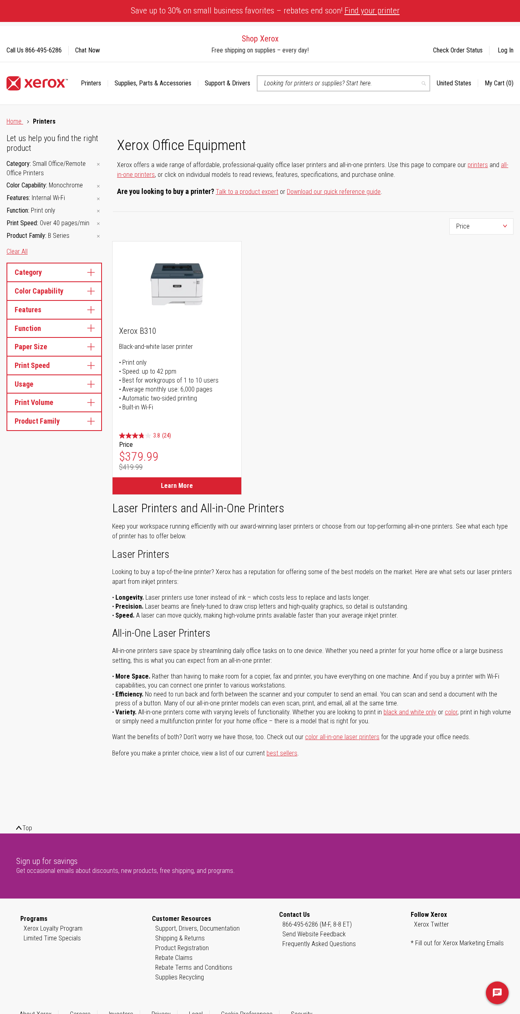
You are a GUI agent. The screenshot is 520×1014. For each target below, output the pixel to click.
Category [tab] (28, 272)
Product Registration (182, 948)
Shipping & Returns (180, 938)
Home (14, 121)
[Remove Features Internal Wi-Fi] (98, 198)
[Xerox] (37, 83)
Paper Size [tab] (31, 346)
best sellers (281, 753)
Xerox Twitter (431, 924)
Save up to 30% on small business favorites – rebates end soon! (265, 10)
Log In (506, 50)
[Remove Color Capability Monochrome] (98, 186)
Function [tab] (28, 328)
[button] (457, 83)
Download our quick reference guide (334, 192)
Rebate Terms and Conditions (193, 967)
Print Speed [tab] (32, 365)
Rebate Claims (174, 958)
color (451, 712)
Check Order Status (458, 50)
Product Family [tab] (37, 421)
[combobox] (343, 83)
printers (478, 165)
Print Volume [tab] (34, 402)
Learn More (177, 486)
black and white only (410, 712)
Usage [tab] (24, 384)
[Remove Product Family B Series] (98, 236)
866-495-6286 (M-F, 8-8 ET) (317, 924)
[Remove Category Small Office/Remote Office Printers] (98, 164)
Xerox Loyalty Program (53, 928)
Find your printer (372, 10)
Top (27, 828)
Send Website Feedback (314, 934)
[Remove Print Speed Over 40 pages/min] (98, 223)
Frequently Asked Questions (319, 944)
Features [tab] (28, 309)
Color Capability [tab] (39, 291)
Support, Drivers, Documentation (197, 928)
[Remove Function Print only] (98, 211)
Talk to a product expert (247, 192)
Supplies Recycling (179, 977)
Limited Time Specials (52, 938)
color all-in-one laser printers (342, 737)
